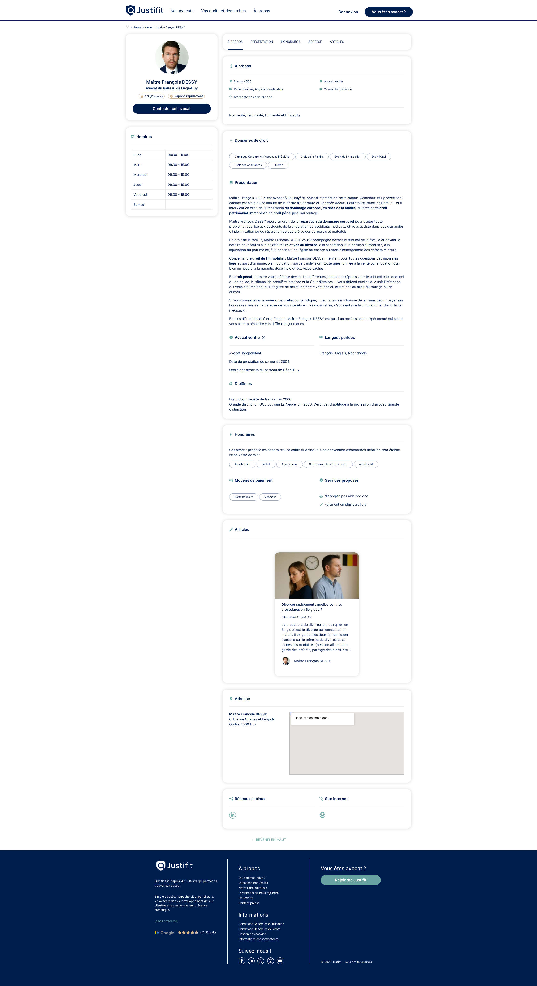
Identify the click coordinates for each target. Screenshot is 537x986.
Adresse (315, 41)
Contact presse (249, 903)
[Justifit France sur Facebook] (243, 961)
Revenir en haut (271, 839)
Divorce (278, 165)
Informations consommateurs (258, 939)
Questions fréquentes (253, 882)
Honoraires (291, 41)
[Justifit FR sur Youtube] (281, 961)
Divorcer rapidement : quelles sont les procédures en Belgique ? (312, 607)
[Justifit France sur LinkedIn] (252, 961)
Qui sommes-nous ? (252, 877)
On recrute (246, 898)
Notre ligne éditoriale (253, 887)
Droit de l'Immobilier (347, 156)
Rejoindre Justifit (350, 880)
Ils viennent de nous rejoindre (259, 893)
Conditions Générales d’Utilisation (261, 924)
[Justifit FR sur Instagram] (271, 961)
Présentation (261, 41)
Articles (337, 41)
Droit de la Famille (312, 156)
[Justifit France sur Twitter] (261, 961)
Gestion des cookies (252, 934)
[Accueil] (130, 27)
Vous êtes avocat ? (389, 12)
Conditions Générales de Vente (259, 929)
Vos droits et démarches (223, 11)
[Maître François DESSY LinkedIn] (233, 815)
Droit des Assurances (248, 165)
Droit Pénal (379, 156)
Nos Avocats (182, 11)
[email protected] (166, 921)
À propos (262, 11)
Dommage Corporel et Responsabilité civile (262, 156)
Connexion (348, 12)
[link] (323, 815)
